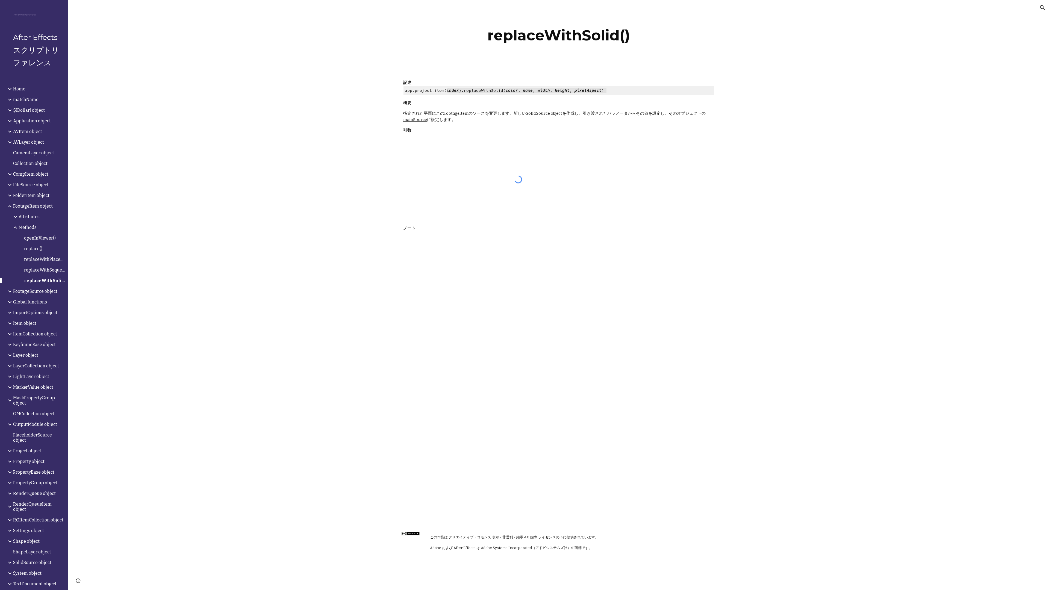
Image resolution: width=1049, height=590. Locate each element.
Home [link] (19, 89)
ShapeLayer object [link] (32, 551)
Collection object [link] (30, 163)
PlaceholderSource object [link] (32, 437)
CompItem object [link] (30, 174)
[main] (558, 35)
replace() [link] (33, 248)
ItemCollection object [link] (35, 334)
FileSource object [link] (31, 184)
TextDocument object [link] (35, 583)
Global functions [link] (30, 302)
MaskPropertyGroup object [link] (34, 400)
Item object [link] (24, 323)
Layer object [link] (25, 355)
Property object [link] (29, 461)
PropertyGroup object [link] (35, 482)
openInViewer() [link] (40, 238)
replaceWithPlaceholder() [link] (44, 259)
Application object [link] (32, 120)
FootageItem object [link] (33, 206)
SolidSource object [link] (32, 562)
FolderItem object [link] (31, 195)
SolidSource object (544, 113)
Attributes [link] (29, 216)
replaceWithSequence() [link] (44, 270)
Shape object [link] (26, 541)
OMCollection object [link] (34, 413)
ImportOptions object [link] (35, 312)
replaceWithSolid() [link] (44, 280)
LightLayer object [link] (31, 376)
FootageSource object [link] (35, 291)
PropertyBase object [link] (33, 472)
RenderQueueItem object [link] (32, 507)
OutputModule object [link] (35, 424)
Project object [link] (27, 450)
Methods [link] (28, 227)
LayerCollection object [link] (36, 365)
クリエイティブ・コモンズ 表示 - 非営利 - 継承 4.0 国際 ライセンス (502, 537)
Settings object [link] (28, 530)
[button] (1042, 7)
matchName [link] (26, 99)
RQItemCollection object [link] (38, 520)
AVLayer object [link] (28, 142)
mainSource (415, 119)
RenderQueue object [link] (34, 493)
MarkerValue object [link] (33, 387)
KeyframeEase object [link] (34, 344)
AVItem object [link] (27, 131)
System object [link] (27, 573)
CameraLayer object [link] (33, 152)
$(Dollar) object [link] (29, 110)
